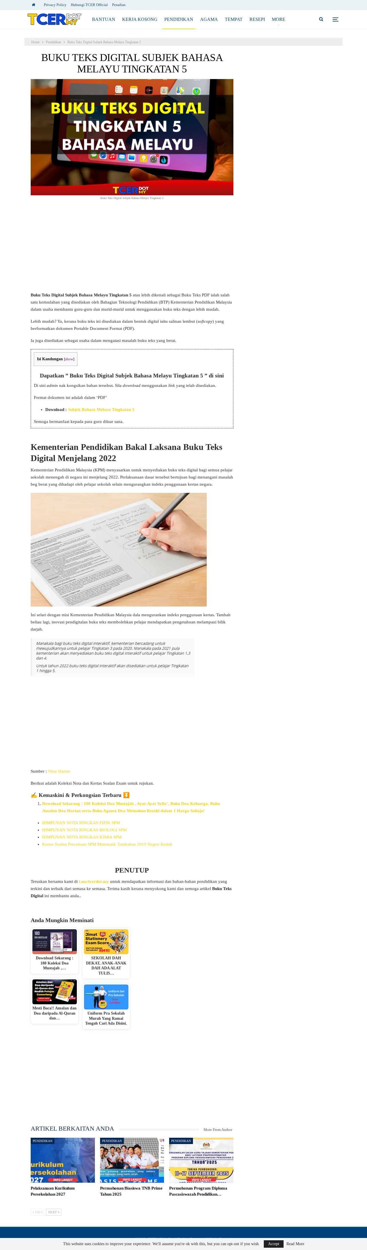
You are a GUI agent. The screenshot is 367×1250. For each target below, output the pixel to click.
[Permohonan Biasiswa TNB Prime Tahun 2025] (132, 1160)
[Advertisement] (132, 249)
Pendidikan (178, 19)
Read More (295, 1244)
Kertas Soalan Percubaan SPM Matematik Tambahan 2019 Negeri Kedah (107, 844)
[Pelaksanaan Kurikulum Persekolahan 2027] (63, 1160)
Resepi (257, 19)
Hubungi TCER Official (89, 5)
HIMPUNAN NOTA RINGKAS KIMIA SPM (82, 837)
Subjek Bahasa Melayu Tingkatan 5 (101, 409)
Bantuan (103, 19)
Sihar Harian (59, 771)
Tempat (234, 19)
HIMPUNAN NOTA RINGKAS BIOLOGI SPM (84, 830)
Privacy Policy (55, 5)
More (278, 19)
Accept (273, 1244)
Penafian (119, 5)
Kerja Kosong (139, 19)
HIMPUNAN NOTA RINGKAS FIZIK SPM (81, 822)
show (69, 359)
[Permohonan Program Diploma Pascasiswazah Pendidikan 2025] (201, 1160)
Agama (209, 19)
